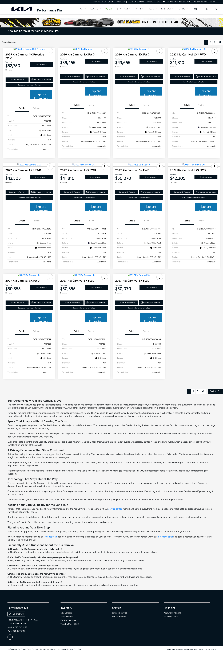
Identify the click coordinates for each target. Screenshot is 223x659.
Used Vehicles (67, 617)
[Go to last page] (220, 42)
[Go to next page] (215, 42)
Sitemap (46, 649)
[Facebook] (10, 637)
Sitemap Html (55, 649)
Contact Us (18, 614)
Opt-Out (73, 649)
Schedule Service (119, 613)
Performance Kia (13, 649)
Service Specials (119, 617)
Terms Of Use (37, 649)
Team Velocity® (181, 649)
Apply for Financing (172, 613)
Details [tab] (22, 108)
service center (115, 509)
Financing (170, 607)
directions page (165, 537)
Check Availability (41, 64)
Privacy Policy (26, 649)
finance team (51, 537)
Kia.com (80, 649)
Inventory (66, 607)
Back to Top (215, 391)
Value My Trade (171, 617)
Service (116, 607)
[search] (216, 9)
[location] (164, 2)
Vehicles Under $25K (70, 624)
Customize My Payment (17, 79)
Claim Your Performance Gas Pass (29, 85)
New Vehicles (66, 613)
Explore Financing (41, 96)
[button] (50, 51)
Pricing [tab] (36, 108)
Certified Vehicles (68, 620)
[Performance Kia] (36, 9)
